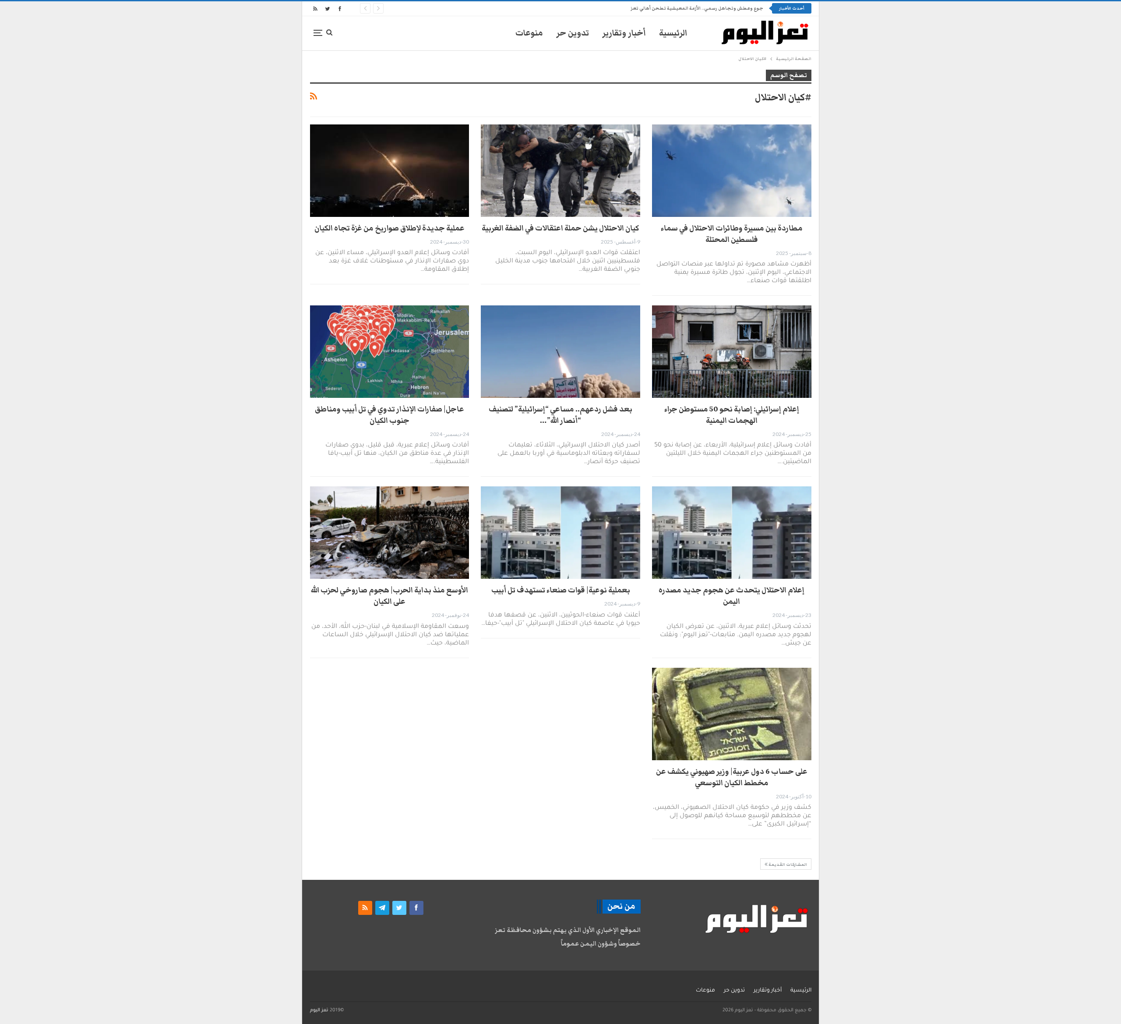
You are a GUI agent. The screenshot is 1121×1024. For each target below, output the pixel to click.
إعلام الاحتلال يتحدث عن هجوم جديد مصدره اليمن (731, 596)
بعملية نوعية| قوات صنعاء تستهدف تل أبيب (560, 590)
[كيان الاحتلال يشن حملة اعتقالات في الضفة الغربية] (560, 170)
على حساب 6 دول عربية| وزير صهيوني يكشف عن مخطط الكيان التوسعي (731, 777)
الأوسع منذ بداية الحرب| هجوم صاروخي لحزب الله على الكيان (389, 596)
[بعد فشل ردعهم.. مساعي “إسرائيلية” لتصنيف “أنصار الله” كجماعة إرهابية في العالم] (560, 351)
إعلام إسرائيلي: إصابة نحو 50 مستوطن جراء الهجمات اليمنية (731, 415)
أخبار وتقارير (624, 33)
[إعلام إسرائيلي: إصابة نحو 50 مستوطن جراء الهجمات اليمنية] (731, 351)
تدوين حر (572, 33)
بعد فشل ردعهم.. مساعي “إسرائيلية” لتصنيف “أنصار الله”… (560, 415)
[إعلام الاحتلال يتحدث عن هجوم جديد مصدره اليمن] (731, 532)
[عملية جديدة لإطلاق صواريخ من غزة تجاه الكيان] (389, 170)
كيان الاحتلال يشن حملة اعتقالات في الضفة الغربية (560, 228)
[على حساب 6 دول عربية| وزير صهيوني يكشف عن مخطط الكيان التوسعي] (731, 714)
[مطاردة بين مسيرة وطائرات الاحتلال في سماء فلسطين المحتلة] (731, 170)
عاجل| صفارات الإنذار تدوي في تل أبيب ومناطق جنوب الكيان (389, 415)
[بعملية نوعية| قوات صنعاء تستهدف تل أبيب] (560, 532)
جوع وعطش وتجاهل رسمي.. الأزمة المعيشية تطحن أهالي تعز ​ (696, 8)
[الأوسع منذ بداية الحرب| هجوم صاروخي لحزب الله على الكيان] (389, 532)
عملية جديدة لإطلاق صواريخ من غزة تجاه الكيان (389, 228)
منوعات (529, 33)
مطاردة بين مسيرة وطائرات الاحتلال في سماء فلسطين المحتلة (732, 234)
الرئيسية (673, 33)
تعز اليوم (319, 1010)
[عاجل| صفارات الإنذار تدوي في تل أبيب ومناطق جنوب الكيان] (389, 351)
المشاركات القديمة (787, 864)
